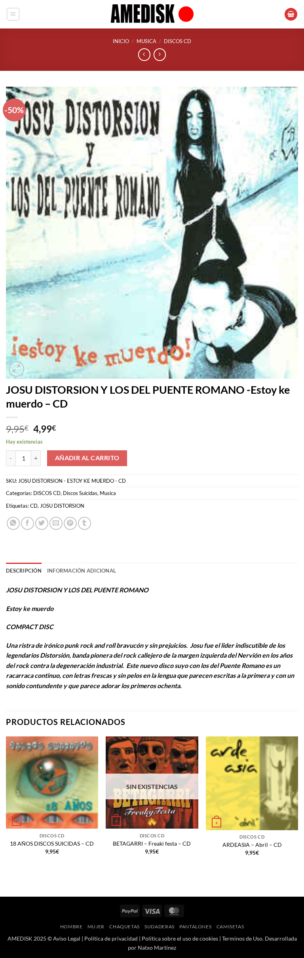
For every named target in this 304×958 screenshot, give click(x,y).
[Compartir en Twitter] (41, 523)
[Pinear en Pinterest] (70, 523)
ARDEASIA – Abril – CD (252, 844)
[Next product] (144, 54)
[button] (13, 14)
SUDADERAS (159, 927)
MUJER (95, 927)
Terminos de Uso (242, 938)
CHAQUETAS (124, 927)
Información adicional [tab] (81, 570)
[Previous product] (160, 54)
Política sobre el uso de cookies (180, 938)
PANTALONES (195, 927)
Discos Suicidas (80, 493)
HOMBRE (71, 927)
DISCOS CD (177, 41)
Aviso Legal (66, 938)
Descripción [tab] (24, 570)
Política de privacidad (111, 938)
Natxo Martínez (157, 947)
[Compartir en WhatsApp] (13, 523)
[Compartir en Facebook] (27, 523)
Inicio (121, 41)
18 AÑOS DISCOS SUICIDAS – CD (52, 843)
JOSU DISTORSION (62, 506)
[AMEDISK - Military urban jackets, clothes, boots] (152, 14)
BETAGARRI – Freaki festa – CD (152, 843)
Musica (146, 41)
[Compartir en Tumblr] (84, 523)
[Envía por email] (56, 523)
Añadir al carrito (87, 457)
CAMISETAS (230, 927)
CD (34, 506)
